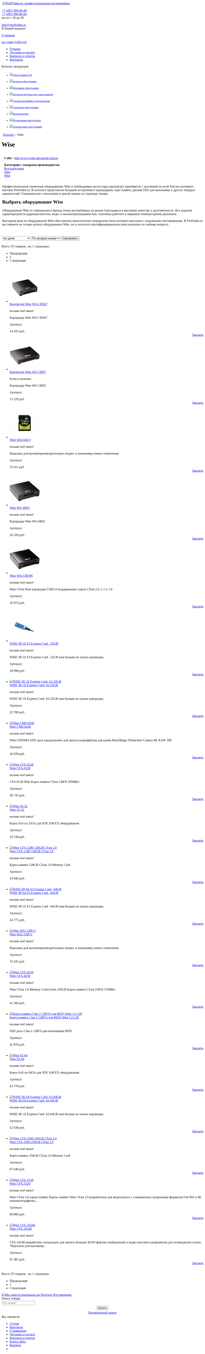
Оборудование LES (22, 75)
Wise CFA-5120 (20, 1183)
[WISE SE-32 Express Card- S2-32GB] (35, 681)
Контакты (16, 59)
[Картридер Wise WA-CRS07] (25, 301)
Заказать (197, 335)
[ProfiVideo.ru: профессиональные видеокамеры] (36, 3)
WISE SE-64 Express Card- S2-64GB (34, 1100)
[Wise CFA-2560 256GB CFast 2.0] (33, 1138)
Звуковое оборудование (24, 81)
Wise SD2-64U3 (20, 440)
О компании (18, 1330)
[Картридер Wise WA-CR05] (25, 369)
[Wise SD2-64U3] (25, 437)
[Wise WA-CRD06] (25, 573)
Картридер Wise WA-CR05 (28, 372)
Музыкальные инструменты (27, 120)
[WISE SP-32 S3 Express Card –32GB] (25, 640)
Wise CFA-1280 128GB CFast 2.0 (31, 851)
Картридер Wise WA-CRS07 (28, 304)
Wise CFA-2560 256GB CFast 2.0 (31, 1142)
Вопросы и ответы (22, 56)
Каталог (8, 134)
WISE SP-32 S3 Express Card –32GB (34, 643)
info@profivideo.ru (14, 25)
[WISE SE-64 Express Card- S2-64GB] (35, 1097)
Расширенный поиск (102, 1312)
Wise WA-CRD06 (21, 575)
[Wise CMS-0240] (22, 723)
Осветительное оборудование (27, 126)
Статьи (14, 1323)
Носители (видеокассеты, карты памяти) (33, 94)
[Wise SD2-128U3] (22, 930)
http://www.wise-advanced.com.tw (36, 158)
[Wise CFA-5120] (21, 1180)
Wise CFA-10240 (21, 1228)
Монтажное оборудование (26, 88)
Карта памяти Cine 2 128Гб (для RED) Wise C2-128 (44, 1017)
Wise (7, 172)
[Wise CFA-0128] (21, 764)
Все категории (14, 168)
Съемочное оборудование (25, 107)
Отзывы (15, 49)
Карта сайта (18, 1341)
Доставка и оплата (22, 52)
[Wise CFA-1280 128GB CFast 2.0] (33, 847)
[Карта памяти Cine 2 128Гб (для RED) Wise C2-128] (46, 1014)
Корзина (15, 1345)
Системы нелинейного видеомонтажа (31, 101)
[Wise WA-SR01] (25, 505)
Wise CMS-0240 (20, 726)
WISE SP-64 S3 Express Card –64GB (34, 892)
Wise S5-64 (17, 1059)
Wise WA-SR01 (20, 507)
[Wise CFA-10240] (22, 1225)
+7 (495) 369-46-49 (14, 10)
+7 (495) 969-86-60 (14, 14)
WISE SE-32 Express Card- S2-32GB (34, 685)
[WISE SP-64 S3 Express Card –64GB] (35, 889)
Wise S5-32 (17, 809)
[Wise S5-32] (18, 806)
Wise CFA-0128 (20, 768)
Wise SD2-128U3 (21, 934)
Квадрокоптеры (20, 113)
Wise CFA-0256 (20, 976)
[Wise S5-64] (18, 1055)
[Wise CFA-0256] (21, 972)
